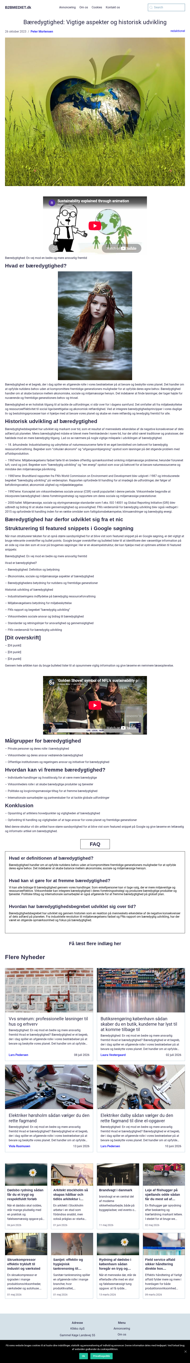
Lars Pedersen (18, 1055)
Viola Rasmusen (19, 1146)
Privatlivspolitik (101, 1356)
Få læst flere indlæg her (95, 943)
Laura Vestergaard (113, 1055)
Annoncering (67, 7)
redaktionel (178, 31)
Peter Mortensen (42, 31)
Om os (83, 7)
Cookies (97, 7)
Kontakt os (113, 7)
